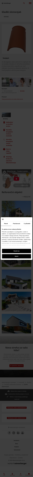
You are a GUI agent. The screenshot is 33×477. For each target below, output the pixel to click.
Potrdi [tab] (6, 223)
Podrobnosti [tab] (16, 223)
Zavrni (16, 256)
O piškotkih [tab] (27, 223)
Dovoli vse (16, 251)
